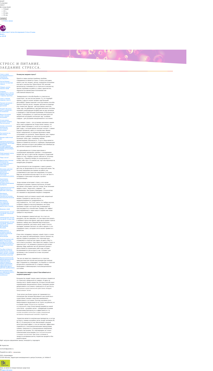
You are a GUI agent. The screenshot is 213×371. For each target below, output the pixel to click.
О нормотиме (4, 32)
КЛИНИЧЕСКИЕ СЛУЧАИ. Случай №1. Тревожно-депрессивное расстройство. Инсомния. (7, 224)
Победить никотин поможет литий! (5, 87)
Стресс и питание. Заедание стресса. (5, 99)
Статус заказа (8, 21)
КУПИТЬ (3, 18)
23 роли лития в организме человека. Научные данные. (6, 121)
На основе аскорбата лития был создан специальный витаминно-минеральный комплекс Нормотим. (33, 312)
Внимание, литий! (5, 209)
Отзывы (32, 32)
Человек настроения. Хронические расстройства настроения (6, 128)
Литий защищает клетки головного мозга (7, 153)
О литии (12, 32)
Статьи (27, 32)
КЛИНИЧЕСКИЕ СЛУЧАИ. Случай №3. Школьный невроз (7, 213)
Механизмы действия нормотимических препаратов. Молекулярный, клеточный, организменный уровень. (7, 172)
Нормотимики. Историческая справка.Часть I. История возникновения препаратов (7, 181)
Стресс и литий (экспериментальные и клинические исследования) (6, 76)
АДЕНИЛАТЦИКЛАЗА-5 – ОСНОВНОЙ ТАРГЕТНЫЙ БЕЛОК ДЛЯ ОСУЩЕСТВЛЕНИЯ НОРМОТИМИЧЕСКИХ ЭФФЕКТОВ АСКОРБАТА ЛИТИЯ (7, 146)
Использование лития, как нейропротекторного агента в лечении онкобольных (7, 273)
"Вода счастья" (4, 157)
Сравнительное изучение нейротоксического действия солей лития (7, 189)
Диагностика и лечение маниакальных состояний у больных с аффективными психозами (6, 163)
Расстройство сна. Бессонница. (5, 133)
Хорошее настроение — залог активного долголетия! (7, 104)
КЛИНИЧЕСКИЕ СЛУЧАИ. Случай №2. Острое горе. (7, 218)
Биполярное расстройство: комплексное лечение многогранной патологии (7, 195)
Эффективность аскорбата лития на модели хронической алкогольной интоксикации (6, 233)
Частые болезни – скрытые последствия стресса (6, 83)
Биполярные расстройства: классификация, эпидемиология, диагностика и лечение (6, 203)
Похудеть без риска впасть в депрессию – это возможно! (6, 110)
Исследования (20, 32)
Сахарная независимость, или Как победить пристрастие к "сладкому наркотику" (7, 93)
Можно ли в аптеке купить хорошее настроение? (5, 116)
